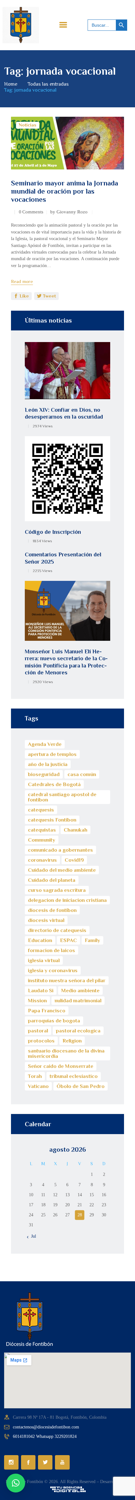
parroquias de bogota (54, 1021)
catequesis (41, 810)
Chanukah (75, 830)
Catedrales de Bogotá (54, 784)
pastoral (38, 1031)
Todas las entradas (48, 84)
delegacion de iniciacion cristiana (67, 900)
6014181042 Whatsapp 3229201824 (45, 1436)
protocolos (41, 1041)
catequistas (42, 830)
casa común (82, 774)
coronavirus (42, 860)
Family (92, 940)
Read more (22, 281)
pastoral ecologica (78, 1031)
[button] (15, 1483)
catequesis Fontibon (52, 820)
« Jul (32, 1236)
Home (10, 84)
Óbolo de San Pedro (81, 1086)
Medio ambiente (80, 991)
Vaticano (38, 1086)
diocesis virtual (46, 920)
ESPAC (68, 940)
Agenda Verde (45, 744)
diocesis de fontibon (52, 910)
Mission (37, 1001)
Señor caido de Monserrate (60, 1066)
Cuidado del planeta (51, 880)
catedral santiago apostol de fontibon (62, 797)
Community (41, 840)
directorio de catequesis (57, 930)
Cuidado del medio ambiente (62, 870)
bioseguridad (44, 774)
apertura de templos (52, 754)
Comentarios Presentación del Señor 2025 (63, 558)
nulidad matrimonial (78, 1001)
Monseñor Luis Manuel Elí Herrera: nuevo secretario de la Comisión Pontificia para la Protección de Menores (66, 662)
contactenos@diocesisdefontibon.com (46, 1427)
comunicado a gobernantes (60, 850)
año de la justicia (48, 764)
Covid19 (74, 860)
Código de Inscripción (53, 532)
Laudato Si (40, 991)
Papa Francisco (46, 1011)
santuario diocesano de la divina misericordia (66, 1053)
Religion (72, 1041)
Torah (35, 1076)
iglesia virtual (44, 960)
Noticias (27, 124)
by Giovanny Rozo (69, 211)
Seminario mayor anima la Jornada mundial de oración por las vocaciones (64, 191)
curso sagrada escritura (57, 890)
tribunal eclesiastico (74, 1076)
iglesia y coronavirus (53, 970)
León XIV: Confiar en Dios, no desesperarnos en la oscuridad (64, 413)
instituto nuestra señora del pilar (66, 980)
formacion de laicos (51, 950)
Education (40, 940)
